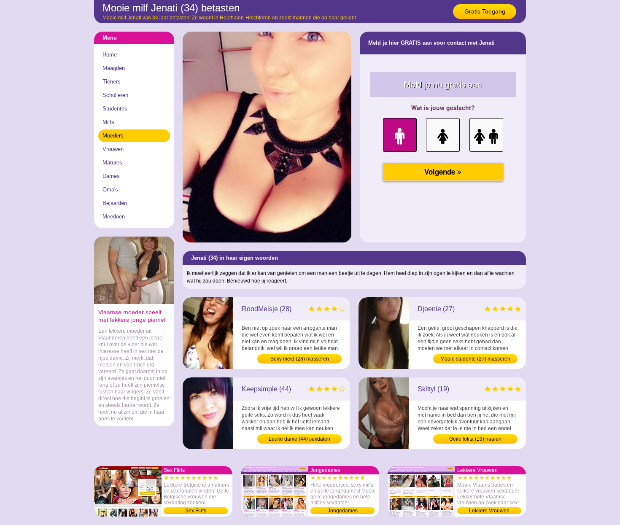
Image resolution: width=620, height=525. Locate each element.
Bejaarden (114, 203)
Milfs (108, 122)
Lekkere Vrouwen (489, 511)
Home (109, 54)
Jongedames (343, 511)
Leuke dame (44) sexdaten (299, 439)
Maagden (113, 68)
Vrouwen (113, 149)
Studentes (114, 108)
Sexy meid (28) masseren (299, 359)
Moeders (113, 135)
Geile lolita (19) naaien (475, 439)
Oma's (110, 189)
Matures (112, 162)
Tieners (111, 81)
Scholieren (115, 95)
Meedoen (113, 216)
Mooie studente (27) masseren (475, 359)
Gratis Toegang (484, 11)
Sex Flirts (195, 511)
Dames (111, 176)
